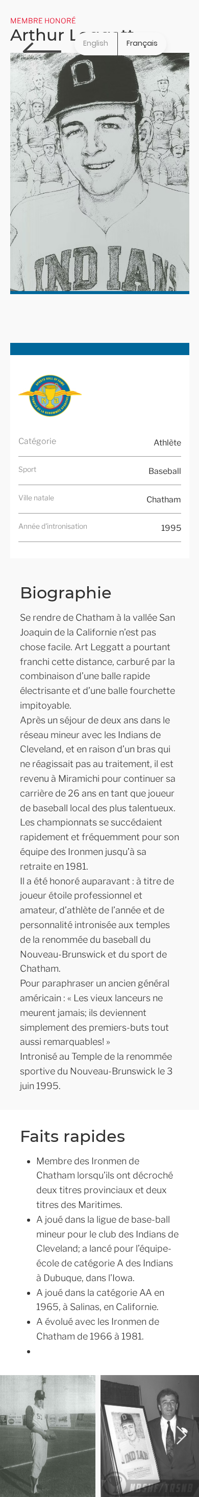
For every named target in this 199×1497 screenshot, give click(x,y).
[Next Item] (181, 1436)
